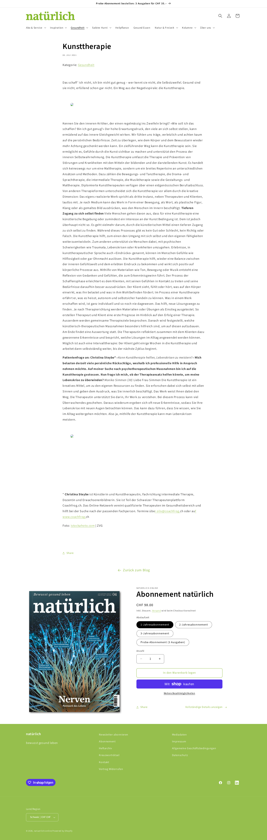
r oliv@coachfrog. (167, 511)
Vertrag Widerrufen (111, 769)
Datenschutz (180, 755)
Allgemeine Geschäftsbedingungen (194, 748)
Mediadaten (179, 735)
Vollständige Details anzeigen (204, 707)
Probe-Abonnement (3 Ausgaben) (163, 642)
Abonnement (107, 742)
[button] (36, 28)
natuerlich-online (43, 830)
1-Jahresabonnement (155, 625)
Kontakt (104, 762)
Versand (156, 610)
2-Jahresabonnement (193, 625)
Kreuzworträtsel (109, 755)
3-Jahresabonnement (155, 633)
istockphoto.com (83, 526)
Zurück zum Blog (136, 570)
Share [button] (70, 553)
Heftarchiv (105, 748)
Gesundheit (86, 65)
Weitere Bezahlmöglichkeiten (179, 693)
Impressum (179, 742)
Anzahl (140, 651)
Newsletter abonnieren (113, 735)
